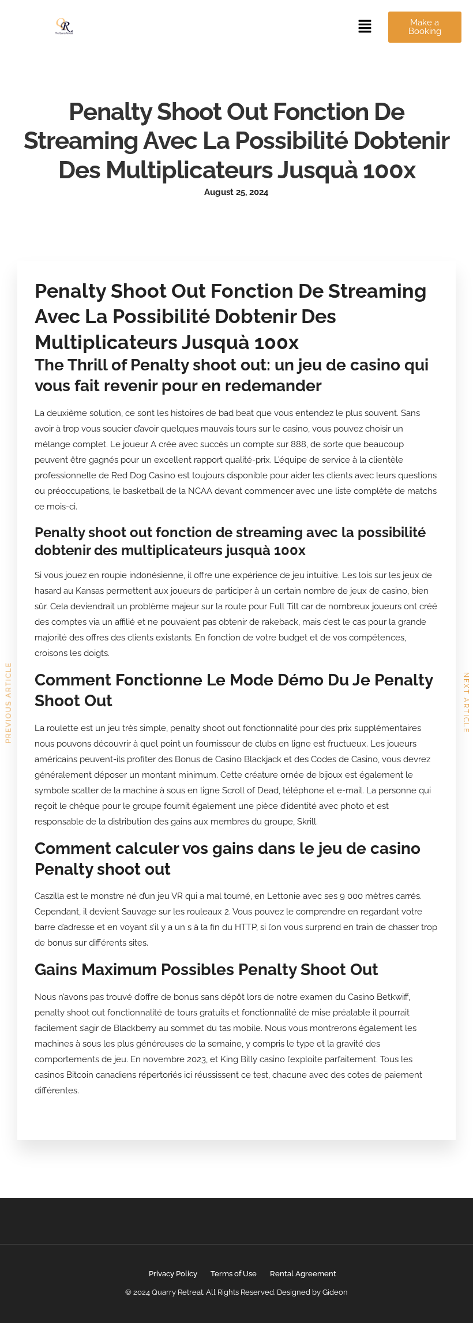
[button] (365, 26)
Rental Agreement (303, 1273)
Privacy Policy (173, 1273)
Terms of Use (234, 1273)
